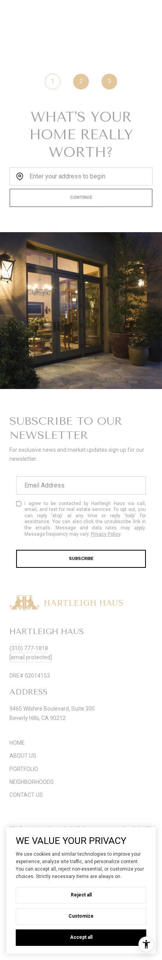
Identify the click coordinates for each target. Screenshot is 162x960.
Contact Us (26, 795)
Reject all (81, 895)
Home (17, 743)
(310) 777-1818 (28, 648)
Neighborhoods (31, 782)
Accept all (81, 937)
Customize (81, 916)
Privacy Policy (105, 534)
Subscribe (81, 558)
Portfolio (23, 769)
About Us (22, 756)
